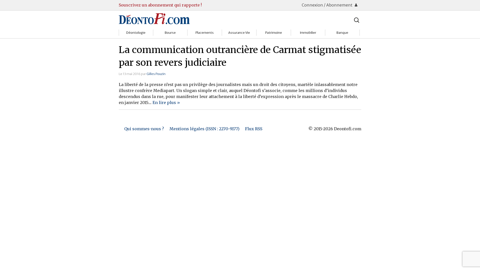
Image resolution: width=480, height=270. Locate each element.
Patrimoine (273, 32)
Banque (342, 32)
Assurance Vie (239, 32)
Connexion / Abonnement (327, 5)
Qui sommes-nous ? (144, 128)
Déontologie (136, 32)
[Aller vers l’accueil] (154, 18)
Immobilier (308, 32)
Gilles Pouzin (156, 74)
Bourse (170, 32)
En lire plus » (166, 102)
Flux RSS (253, 128)
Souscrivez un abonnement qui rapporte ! (160, 5)
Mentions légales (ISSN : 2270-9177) (205, 128)
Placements (205, 32)
